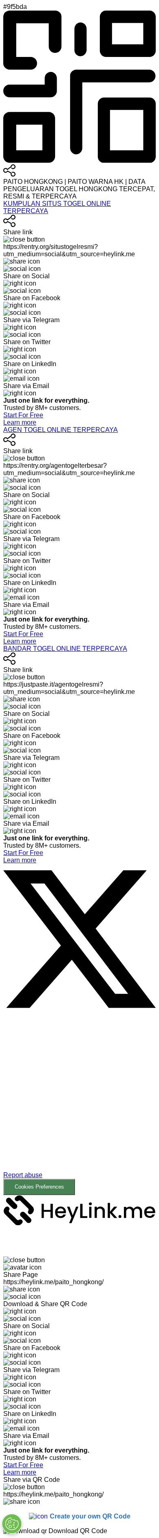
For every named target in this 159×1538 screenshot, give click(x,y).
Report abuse (22, 1174)
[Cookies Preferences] (12, 1524)
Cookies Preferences (39, 1187)
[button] (79, 1106)
